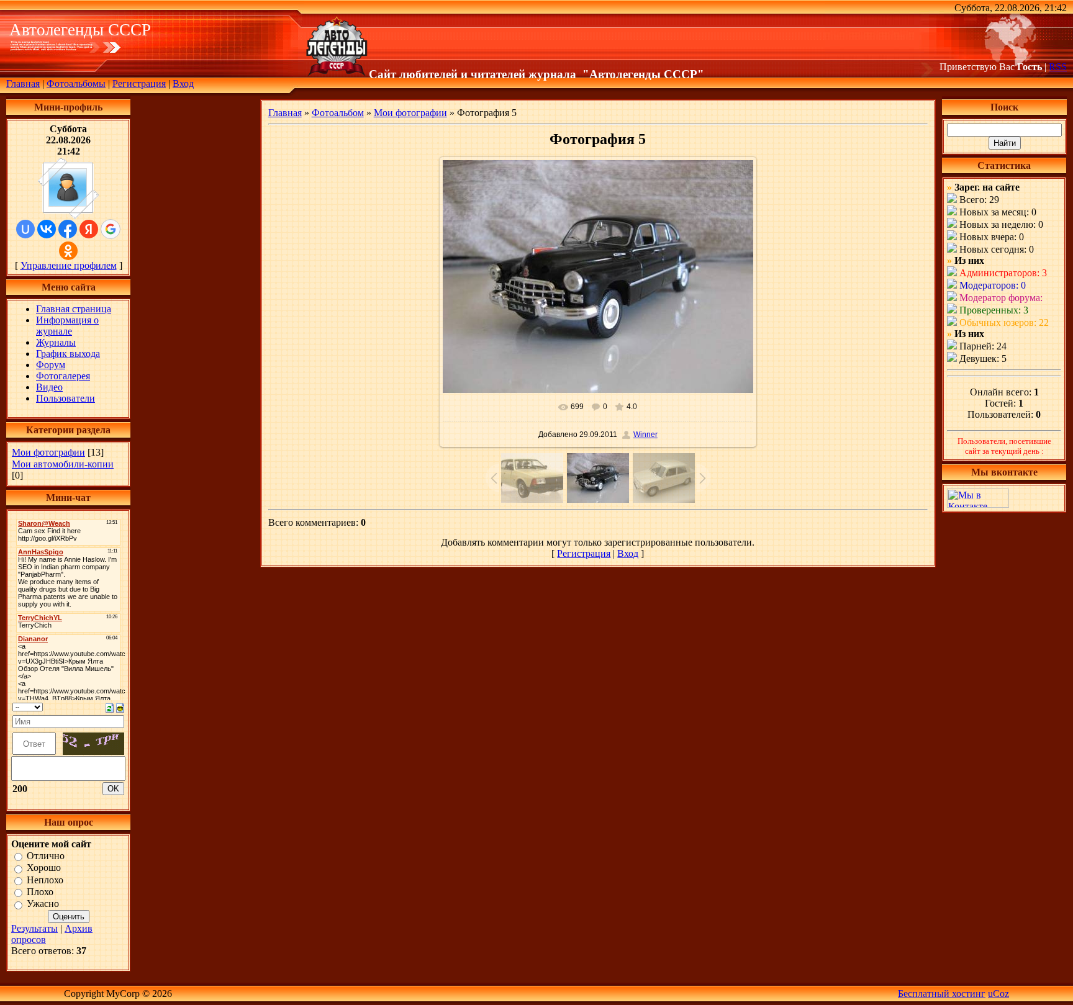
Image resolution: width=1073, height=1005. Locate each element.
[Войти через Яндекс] (88, 229)
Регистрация (139, 83)
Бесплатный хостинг (941, 993)
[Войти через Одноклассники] (68, 250)
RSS (1058, 66)
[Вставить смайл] (120, 706)
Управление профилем (68, 265)
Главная (23, 83)
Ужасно (43, 904)
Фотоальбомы (76, 83)
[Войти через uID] (25, 229)
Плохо (40, 891)
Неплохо (45, 880)
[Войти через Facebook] (67, 229)
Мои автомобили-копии (63, 464)
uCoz (998, 993)
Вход (183, 83)
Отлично (46, 855)
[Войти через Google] (110, 229)
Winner (645, 434)
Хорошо (44, 868)
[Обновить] (110, 706)
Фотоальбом (338, 112)
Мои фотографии (48, 452)
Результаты (34, 928)
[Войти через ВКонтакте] (46, 229)
